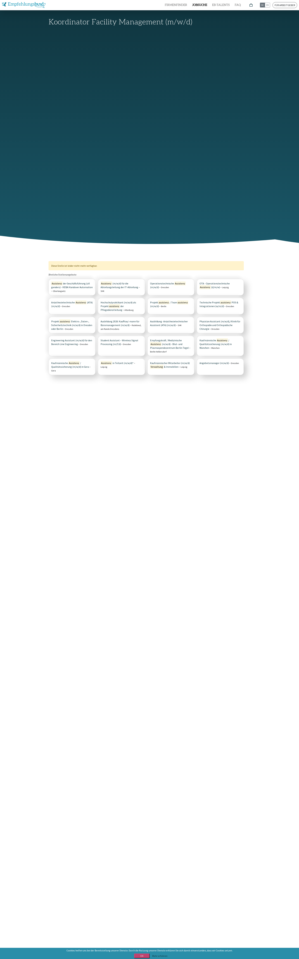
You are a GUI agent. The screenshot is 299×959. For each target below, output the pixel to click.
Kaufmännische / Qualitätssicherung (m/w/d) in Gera (70, 364)
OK (142, 955)
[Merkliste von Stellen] (251, 5)
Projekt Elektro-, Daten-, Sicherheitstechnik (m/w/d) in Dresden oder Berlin (71, 325)
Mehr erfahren (159, 955)
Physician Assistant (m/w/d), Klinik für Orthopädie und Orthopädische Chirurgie (219, 325)
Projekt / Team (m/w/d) (169, 304)
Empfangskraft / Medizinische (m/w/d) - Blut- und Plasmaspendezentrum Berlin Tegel (169, 344)
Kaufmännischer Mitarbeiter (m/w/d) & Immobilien (170, 364)
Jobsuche (199, 5)
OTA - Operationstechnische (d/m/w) (214, 285)
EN (267, 5)
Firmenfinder (176, 5)
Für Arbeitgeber (285, 5)
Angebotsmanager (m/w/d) (214, 363)
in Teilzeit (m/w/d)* (117, 363)
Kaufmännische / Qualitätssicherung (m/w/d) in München (215, 344)
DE (262, 5)
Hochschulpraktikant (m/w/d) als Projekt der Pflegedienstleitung (118, 306)
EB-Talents (221, 5)
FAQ (238, 5)
